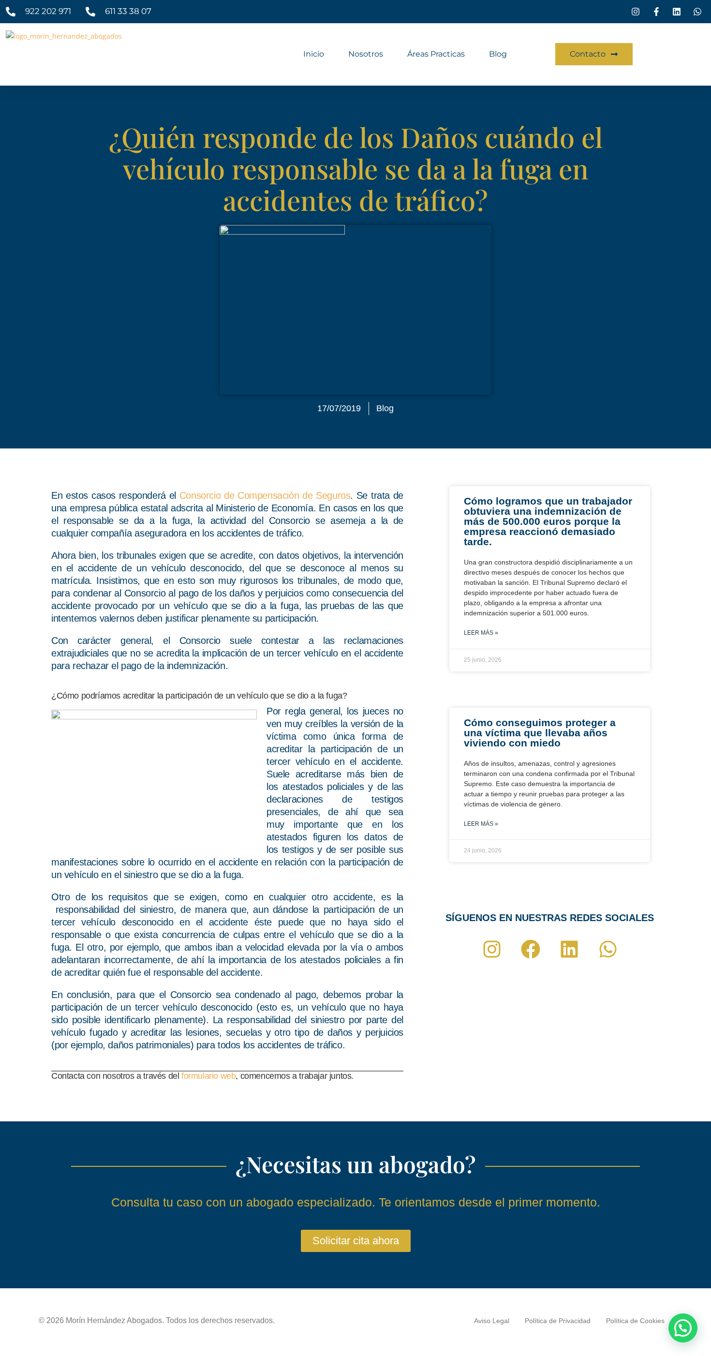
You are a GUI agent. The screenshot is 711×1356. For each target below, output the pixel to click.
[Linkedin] (569, 949)
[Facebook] (530, 949)
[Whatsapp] (608, 949)
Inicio (313, 54)
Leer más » (481, 632)
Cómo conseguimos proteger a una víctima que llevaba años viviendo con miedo (540, 732)
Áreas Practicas (436, 54)
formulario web (208, 1076)
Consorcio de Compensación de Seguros (265, 495)
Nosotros (365, 54)
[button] (682, 1327)
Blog (498, 54)
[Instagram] (492, 949)
